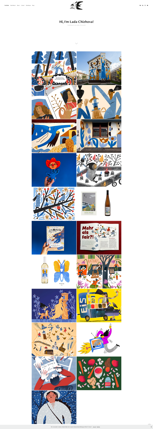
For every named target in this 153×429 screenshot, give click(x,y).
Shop (33, 5)
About (18, 5)
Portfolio (7, 5)
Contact (22, 5)
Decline (98, 427)
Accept (94, 427)
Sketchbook (12, 5)
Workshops (28, 5)
